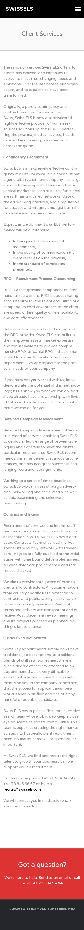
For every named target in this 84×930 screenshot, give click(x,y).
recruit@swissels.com (22, 789)
